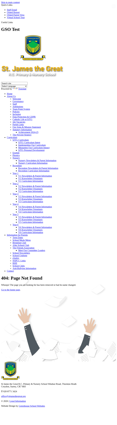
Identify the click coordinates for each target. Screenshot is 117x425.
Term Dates (18, 237)
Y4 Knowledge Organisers (30, 209)
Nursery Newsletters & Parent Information (37, 160)
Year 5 (15, 214)
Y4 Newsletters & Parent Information (35, 207)
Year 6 (15, 224)
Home (9, 93)
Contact (10, 271)
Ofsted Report (13, 12)
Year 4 (15, 204)
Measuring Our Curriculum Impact (34, 147)
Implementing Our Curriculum (32, 145)
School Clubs (19, 266)
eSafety (16, 258)
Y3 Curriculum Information (30, 201)
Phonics (16, 155)
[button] (13, 22)
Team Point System (21, 109)
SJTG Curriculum (21, 140)
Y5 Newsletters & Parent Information (35, 217)
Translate (22, 89)
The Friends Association (23, 248)
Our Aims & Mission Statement (27, 127)
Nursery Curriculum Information (33, 163)
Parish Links (18, 124)
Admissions (18, 106)
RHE (15, 263)
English (16, 153)
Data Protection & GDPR (24, 117)
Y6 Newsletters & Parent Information (35, 227)
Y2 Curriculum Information (30, 191)
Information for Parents (17, 235)
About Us (11, 96)
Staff (15, 104)
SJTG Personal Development (31, 150)
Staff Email (12, 10)
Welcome (17, 99)
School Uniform (20, 255)
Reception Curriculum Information (33, 171)
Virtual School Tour (16, 17)
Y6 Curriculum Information (30, 232)
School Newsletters (21, 253)
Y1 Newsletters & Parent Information (35, 176)
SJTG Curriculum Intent (29, 142)
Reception (17, 165)
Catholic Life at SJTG (22, 119)
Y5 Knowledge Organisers (30, 219)
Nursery (16, 158)
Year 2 (15, 183)
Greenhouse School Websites (32, 406)
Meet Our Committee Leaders (31, 250)
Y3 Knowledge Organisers (30, 199)
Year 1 (15, 173)
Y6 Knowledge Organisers (30, 230)
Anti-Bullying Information (24, 268)
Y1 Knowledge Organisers (30, 178)
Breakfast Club (19, 242)
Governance (18, 101)
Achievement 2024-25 (28, 132)
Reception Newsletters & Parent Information (38, 168)
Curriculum (12, 137)
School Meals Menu (22, 240)
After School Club (21, 245)
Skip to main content (10, 2)
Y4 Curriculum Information (30, 212)
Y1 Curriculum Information (30, 181)
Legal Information (18, 401)
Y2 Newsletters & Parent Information (35, 186)
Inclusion (17, 114)
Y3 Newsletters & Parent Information (35, 196)
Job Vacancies (19, 122)
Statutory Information (22, 129)
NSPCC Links (19, 260)
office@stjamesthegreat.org (13, 396)
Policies (16, 111)
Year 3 (15, 194)
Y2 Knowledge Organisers (30, 189)
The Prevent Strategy (22, 135)
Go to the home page (10, 290)
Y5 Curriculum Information (30, 222)
